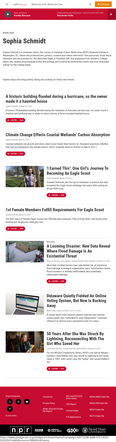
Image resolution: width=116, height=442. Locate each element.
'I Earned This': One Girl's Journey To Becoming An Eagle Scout (77, 171)
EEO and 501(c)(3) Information (74, 397)
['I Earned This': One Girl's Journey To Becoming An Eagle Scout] (25, 176)
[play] (8, 14)
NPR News (51, 242)
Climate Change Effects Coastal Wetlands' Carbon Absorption (58, 134)
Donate (104, 4)
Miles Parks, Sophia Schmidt (58, 310)
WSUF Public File (97, 410)
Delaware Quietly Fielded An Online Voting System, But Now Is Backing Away (76, 300)
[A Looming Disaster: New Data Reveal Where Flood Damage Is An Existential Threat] (25, 251)
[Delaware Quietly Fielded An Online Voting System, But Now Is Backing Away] (25, 304)
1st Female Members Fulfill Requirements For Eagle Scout (55, 209)
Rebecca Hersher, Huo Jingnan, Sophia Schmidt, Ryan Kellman (71, 261)
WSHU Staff (8, 32)
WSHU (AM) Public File (99, 397)
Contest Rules (72, 411)
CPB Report (71, 404)
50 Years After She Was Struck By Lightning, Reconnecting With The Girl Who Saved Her (75, 338)
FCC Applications (73, 417)
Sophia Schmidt (12, 106)
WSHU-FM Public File (99, 403)
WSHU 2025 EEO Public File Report (53, 410)
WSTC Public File (97, 416)
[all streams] (112, 14)
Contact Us (47, 397)
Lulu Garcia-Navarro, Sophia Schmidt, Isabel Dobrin (66, 348)
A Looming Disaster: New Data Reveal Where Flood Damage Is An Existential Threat (78, 251)
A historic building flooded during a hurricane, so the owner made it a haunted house (56, 99)
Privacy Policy (49, 403)
